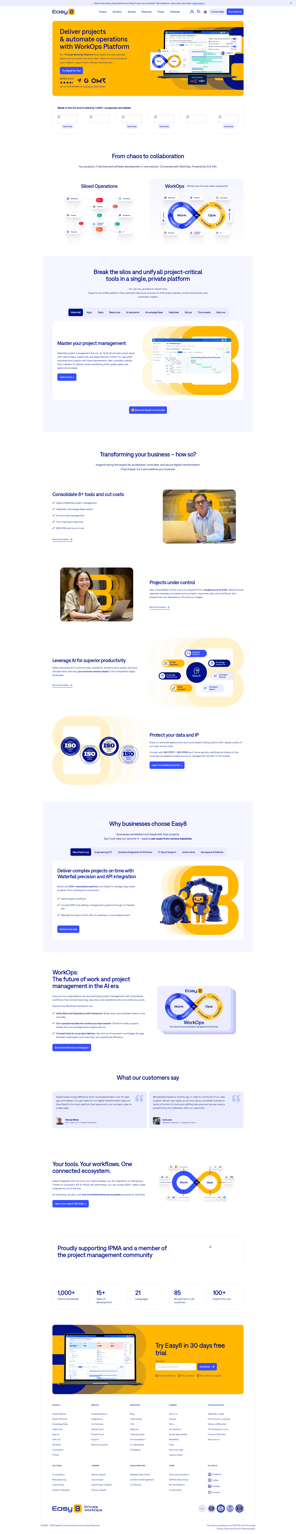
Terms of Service (241, 1528)
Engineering (58, 1484)
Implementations (99, 1414)
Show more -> (214, 1439)
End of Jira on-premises (219, 1419)
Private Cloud (97, 1434)
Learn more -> (67, 377)
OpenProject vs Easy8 (101, 1484)
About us (173, 1414)
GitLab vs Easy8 (98, 1490)
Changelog (135, 1450)
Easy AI (55, 1434)
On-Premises (97, 1424)
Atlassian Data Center (140, 1474)
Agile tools (57, 1429)
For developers (137, 1444)
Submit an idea (176, 1450)
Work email (159, 1361)
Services (132, 11)
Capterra (88, 86)
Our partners (175, 1429)
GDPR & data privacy (178, 1479)
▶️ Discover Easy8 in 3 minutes (148, 410)
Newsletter (174, 1439)
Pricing (161, 11)
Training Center (137, 1434)
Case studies (136, 1419)
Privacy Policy (223, 1528)
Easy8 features (59, 1414)
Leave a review (175, 1455)
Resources (146, 11)
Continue (205, 1366)
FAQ (132, 1424)
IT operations (58, 1474)
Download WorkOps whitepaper (72, 1047)
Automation (58, 1450)
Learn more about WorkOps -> (70, 1203)
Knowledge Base (60, 1424)
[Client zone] (192, 12)
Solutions (117, 11)
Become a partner (99, 1444)
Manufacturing (59, 1479)
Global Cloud (97, 1429)
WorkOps (56, 1444)
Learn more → (198, 3)
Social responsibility (178, 1434)
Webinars (134, 1429)
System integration (61, 1490)
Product (103, 11)
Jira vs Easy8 (97, 1479)
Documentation (137, 1439)
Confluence (135, 1484)
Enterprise (175, 11)
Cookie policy (175, 1490)
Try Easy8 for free (71, 70)
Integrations (97, 1419)
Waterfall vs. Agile (216, 1414)
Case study (67, 126)
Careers (172, 1419)
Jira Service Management (142, 1479)
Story (171, 1424)
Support (95, 1439)
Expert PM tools (59, 1419)
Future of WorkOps (217, 1434)
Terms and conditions (179, 1474)
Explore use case (68, 929)
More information (60, 539)
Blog (132, 1414)
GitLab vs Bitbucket (217, 1424)
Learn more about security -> (167, 765)
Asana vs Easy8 (98, 1474)
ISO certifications (177, 1484)
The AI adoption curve (218, 1429)
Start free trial (235, 11)
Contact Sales (217, 11)
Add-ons (56, 1439)
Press (171, 1444)
